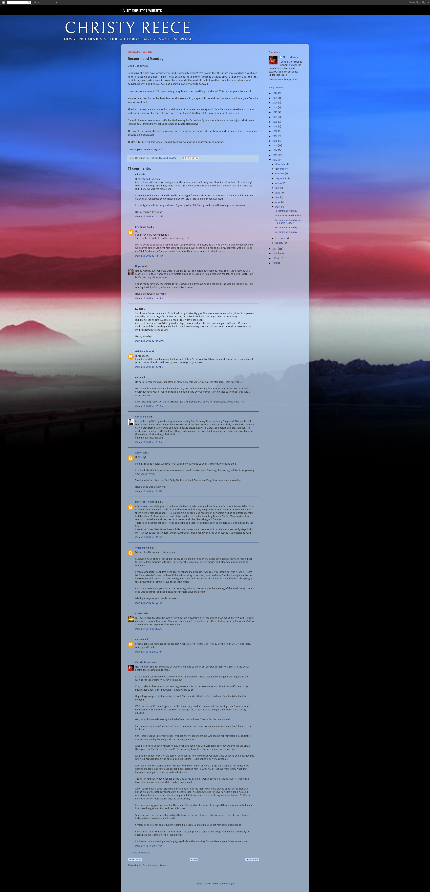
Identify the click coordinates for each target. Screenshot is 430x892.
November (281, 168)
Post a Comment (140, 852)
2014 (275, 150)
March (279, 206)
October (280, 173)
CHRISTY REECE (127, 28)
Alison (138, 452)
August (279, 183)
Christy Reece (143, 662)
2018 (275, 131)
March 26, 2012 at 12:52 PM (149, 406)
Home (193, 859)
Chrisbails (140, 416)
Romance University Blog (288, 215)
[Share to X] (191, 158)
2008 (275, 263)
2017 (275, 136)
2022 (275, 112)
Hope (138, 266)
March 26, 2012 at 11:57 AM (149, 255)
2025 (275, 98)
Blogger (229, 883)
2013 (275, 155)
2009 (275, 258)
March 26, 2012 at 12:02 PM (149, 298)
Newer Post (134, 859)
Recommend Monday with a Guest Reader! (288, 221)
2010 (275, 253)
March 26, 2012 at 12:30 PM (149, 366)
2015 (275, 145)
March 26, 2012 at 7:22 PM (148, 602)
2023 (275, 107)
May (277, 197)
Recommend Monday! (286, 210)
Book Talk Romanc (145, 501)
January (279, 242)
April (278, 202)
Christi (139, 639)
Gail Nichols (141, 351)
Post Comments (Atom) (155, 865)
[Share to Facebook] (194, 158)
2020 (275, 121)
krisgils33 (140, 227)
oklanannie (141, 547)
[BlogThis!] (187, 158)
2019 (275, 126)
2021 (275, 117)
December (281, 164)
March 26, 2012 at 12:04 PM (149, 340)
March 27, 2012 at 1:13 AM (148, 628)
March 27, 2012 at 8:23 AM (148, 651)
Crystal (139, 613)
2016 (275, 140)
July (277, 187)
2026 (275, 93)
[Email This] (184, 158)
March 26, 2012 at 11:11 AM (149, 216)
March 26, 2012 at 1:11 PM (148, 491)
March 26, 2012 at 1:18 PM (148, 537)
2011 (275, 248)
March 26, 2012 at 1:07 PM (148, 442)
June (278, 192)
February (280, 238)
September (281, 178)
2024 (275, 102)
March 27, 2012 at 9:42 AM (148, 846)
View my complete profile (283, 79)
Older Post (252, 859)
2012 (275, 160)
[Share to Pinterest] (197, 158)
